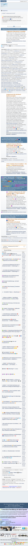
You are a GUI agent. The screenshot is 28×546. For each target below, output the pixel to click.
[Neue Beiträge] (3, 37)
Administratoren (5, 486)
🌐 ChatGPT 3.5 (12, 90)
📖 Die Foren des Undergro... (6, 237)
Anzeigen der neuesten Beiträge (8, 475)
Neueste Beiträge (7, 250)
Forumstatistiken (7, 467)
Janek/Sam (8, 471)
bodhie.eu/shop (4, 75)
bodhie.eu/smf (18, 76)
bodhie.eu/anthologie (5, 67)
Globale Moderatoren (16, 172)
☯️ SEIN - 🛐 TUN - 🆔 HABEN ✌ (8, 374)
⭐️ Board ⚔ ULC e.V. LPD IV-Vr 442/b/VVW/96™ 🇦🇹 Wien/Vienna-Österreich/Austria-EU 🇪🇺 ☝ (14, 145)
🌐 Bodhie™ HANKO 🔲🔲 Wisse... (7, 45)
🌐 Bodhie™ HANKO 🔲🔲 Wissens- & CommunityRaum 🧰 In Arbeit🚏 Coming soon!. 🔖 (11, 255)
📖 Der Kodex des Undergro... (6, 160)
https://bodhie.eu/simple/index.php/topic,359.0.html (12, 141)
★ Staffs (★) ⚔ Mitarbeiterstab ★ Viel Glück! (11, 451)
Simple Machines (17, 505)
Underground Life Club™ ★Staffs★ (13, 173)
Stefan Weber (21, 483)
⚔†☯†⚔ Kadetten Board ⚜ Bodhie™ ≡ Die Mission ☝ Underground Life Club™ (16, 164)
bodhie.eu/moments (18, 61)
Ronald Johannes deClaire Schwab (19, 41)
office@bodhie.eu (14, 538)
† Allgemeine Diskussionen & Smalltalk (15, 31)
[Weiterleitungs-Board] (3, 114)
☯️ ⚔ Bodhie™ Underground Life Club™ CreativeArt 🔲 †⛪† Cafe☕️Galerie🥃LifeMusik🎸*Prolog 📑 (16, 193)
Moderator (8, 134)
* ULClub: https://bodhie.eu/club (20, 74)
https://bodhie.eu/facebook (9, 217)
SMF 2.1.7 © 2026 (11, 505)
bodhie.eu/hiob (15, 68)
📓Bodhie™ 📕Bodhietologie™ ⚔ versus (10, 368)
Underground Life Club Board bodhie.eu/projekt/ (13, 95)
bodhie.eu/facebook (21, 70)
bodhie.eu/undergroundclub (6, 60)
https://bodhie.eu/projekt (11, 123)
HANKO (3, 484)
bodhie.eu (9, 49)
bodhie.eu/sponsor (4, 79)
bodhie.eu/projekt (17, 86)
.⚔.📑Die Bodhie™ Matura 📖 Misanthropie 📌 (11, 292)
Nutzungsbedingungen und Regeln (12, 504)
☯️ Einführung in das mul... (6, 212)
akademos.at (16, 50)
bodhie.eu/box (11, 57)
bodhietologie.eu (4, 53)
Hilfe (4, 504)
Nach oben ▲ (22, 504)
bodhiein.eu (22, 54)
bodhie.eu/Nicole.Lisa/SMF (6, 72)
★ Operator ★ (9, 42)
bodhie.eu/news (15, 64)
